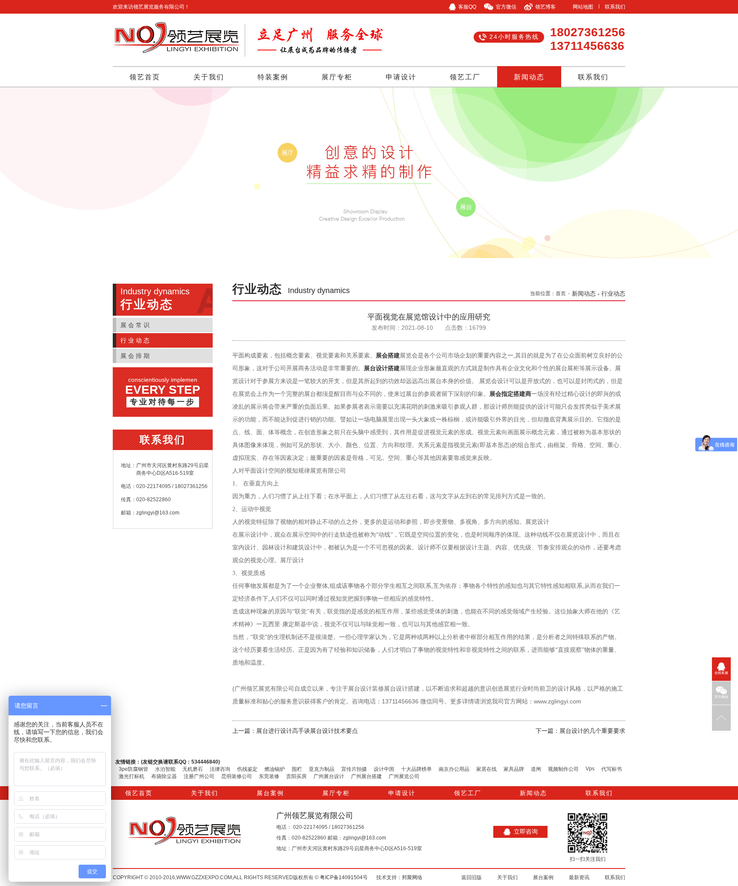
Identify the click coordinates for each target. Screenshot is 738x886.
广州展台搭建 (366, 776)
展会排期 (135, 355)
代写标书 (611, 769)
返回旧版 (471, 877)
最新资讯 (579, 877)
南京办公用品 (454, 769)
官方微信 (721, 697)
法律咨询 (220, 769)
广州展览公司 (404, 776)
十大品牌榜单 (416, 769)
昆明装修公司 (236, 776)
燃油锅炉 (274, 769)
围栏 (297, 769)
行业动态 (135, 340)
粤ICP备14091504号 (344, 877)
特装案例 (273, 77)
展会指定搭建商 (510, 394)
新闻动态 (529, 77)
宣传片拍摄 (354, 769)
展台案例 (270, 793)
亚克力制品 (321, 769)
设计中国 (384, 769)
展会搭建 (388, 355)
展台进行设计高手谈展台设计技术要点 (307, 730)
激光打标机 (131, 776)
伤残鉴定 (247, 769)
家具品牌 (514, 769)
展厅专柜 (337, 77)
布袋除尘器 (164, 776)
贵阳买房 (296, 776)
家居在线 (486, 769)
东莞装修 (269, 776)
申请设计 (401, 77)
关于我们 (208, 77)
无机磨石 (192, 769)
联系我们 (615, 7)
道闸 (536, 769)
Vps (590, 769)
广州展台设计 (328, 776)
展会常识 (135, 325)
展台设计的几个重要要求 (592, 730)
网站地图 (583, 7)
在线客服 (721, 673)
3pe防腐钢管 (133, 769)
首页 (561, 293)
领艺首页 (144, 77)
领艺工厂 (465, 77)
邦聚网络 (412, 877)
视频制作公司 (563, 769)
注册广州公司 (199, 776)
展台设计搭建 (382, 368)
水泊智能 (165, 769)
